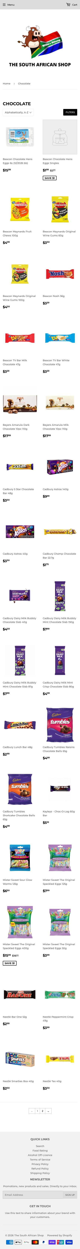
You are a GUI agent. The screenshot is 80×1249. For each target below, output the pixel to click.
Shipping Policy (40, 1173)
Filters (70, 112)
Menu (11, 4)
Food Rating (40, 1150)
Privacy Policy (40, 1164)
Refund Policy (40, 1168)
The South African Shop (29, 1235)
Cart (74, 4)
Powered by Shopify (59, 1235)
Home (6, 83)
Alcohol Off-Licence (40, 1155)
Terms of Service (40, 1159)
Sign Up (70, 1194)
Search (40, 1146)
